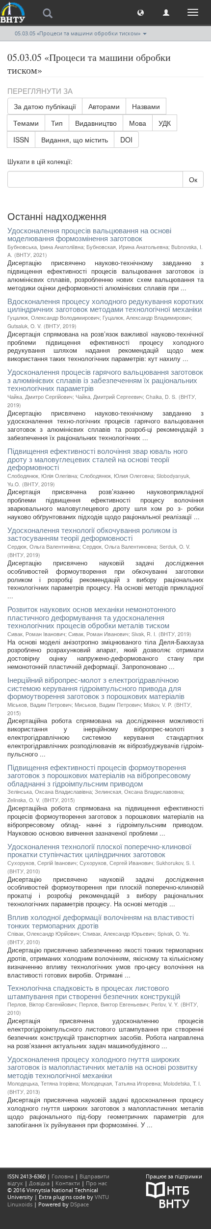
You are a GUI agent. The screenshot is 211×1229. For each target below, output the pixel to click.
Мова (137, 123)
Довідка (39, 1183)
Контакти (67, 1183)
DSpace (79, 1204)
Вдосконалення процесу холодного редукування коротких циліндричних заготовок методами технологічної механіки (105, 305)
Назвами (146, 106)
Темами (26, 123)
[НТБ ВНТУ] (168, 1194)
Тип (57, 123)
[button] (140, 12)
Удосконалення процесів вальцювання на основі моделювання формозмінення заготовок (89, 234)
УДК (164, 123)
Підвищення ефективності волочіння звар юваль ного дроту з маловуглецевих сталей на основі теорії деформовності (97, 459)
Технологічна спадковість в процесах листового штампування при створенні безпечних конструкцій (93, 991)
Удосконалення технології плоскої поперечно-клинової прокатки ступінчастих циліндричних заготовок (99, 850)
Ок (193, 179)
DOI (126, 139)
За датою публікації (45, 106)
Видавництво (96, 123)
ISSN (21, 139)
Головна (63, 1176)
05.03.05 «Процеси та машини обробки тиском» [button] (78, 33)
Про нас (96, 1183)
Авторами (104, 106)
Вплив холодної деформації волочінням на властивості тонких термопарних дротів (100, 921)
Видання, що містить (74, 139)
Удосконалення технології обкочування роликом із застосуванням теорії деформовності (92, 534)
